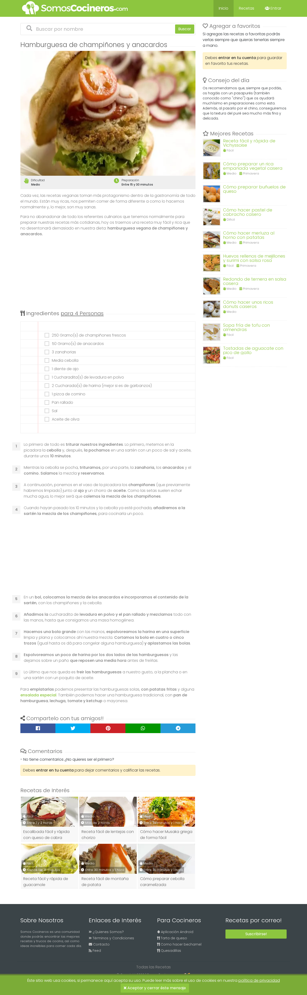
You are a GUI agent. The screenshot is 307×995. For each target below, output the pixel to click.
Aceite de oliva (65, 419)
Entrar (275, 8)
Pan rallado (62, 402)
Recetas (246, 8)
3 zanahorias (64, 352)
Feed (96, 950)
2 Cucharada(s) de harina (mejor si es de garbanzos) (102, 386)
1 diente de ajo (65, 369)
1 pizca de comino (68, 394)
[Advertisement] (107, 274)
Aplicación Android (176, 931)
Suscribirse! (256, 934)
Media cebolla (65, 360)
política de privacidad (259, 980)
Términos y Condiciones (113, 938)
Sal (54, 411)
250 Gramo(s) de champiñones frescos (89, 335)
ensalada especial (38, 695)
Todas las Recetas (153, 967)
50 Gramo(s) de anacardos (78, 344)
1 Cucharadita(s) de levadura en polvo (88, 377)
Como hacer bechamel (180, 944)
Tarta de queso (173, 938)
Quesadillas (170, 950)
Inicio (223, 8)
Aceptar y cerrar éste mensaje (156, 988)
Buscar (184, 29)
